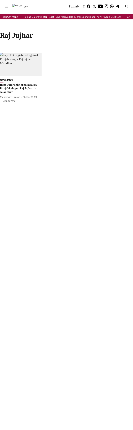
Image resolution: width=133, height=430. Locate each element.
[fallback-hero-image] (21, 64)
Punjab (74, 6)
